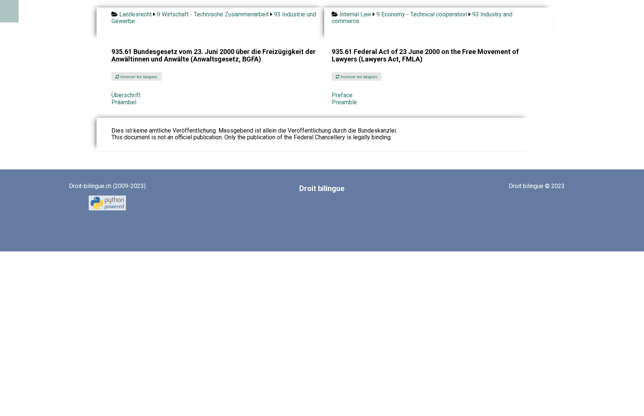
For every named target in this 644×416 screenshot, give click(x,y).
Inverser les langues (138, 76)
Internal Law (355, 14)
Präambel (123, 102)
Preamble (344, 102)
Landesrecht (135, 14)
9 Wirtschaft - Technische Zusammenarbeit (213, 14)
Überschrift (126, 95)
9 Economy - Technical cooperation (421, 14)
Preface (342, 95)
